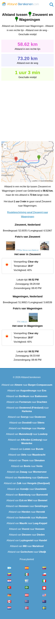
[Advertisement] (27, 108)
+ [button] (5, 145)
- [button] (5, 149)
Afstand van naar (26, 385)
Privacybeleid (27, 559)
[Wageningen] (22, 322)
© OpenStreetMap (46, 180)
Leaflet (34, 180)
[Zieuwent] (10, 250)
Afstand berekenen (31, 377)
